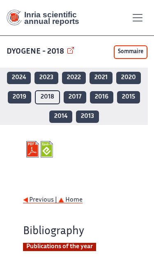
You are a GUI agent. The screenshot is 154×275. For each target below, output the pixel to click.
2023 (46, 77)
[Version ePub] (48, 149)
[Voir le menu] (137, 17)
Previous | (43, 200)
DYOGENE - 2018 (36, 51)
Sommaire (130, 51)
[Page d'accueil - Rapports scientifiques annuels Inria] (46, 17)
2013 (87, 116)
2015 (128, 97)
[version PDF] (33, 149)
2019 (19, 97)
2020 (128, 77)
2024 (19, 77)
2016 (101, 97)
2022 (74, 77)
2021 (101, 77)
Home (73, 200)
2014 (60, 116)
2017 (75, 97)
